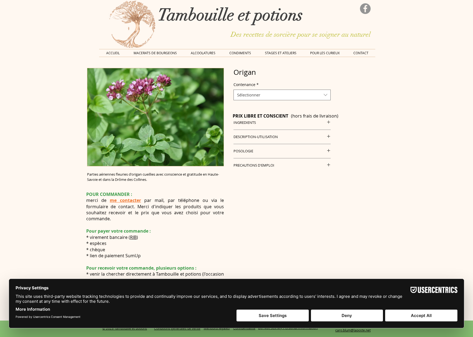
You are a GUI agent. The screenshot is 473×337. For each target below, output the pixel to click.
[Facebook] (365, 8)
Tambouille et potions (230, 15)
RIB (133, 237)
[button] (325, 53)
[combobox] (282, 95)
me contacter (125, 200)
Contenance (246, 84)
